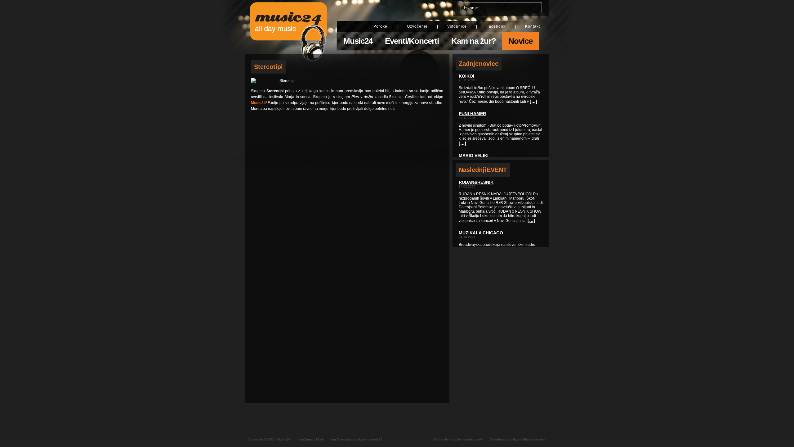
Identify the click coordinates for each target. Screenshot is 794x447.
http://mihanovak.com (529, 439)
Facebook (496, 26)
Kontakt (532, 26)
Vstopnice (457, 26)
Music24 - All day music (288, 27)
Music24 (357, 41)
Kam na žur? (473, 41)
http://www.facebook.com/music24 (356, 439)
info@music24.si (310, 439)
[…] (533, 101)
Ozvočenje (417, 26)
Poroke (380, 26)
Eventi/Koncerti (412, 41)
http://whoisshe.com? (467, 439)
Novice (520, 41)
